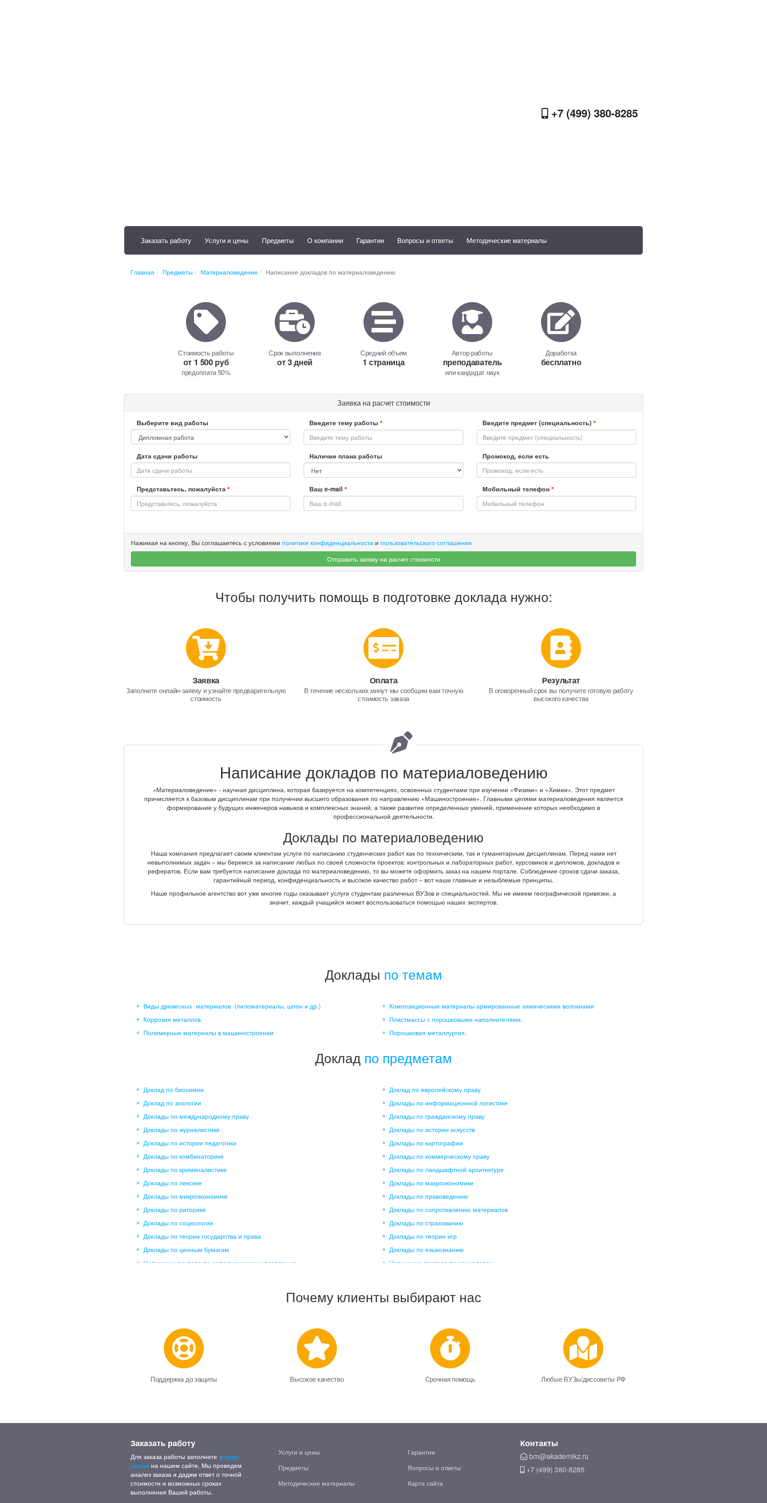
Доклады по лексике (172, 1182)
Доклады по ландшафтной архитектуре (446, 1169)
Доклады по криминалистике (185, 1169)
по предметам (408, 1057)
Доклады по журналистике (181, 1129)
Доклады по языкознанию (426, 1249)
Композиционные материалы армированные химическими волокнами (491, 1005)
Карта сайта (425, 1483)
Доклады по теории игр (423, 1236)
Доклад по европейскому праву (435, 1089)
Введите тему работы (345, 422)
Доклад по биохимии (173, 1089)
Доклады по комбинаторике (183, 1156)
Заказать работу (166, 240)
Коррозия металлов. (172, 1019)
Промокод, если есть (515, 455)
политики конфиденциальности (327, 542)
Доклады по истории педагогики (190, 1142)
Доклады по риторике (174, 1209)
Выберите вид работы (172, 422)
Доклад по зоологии (172, 1102)
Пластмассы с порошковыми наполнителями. (455, 1019)
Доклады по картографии (426, 1142)
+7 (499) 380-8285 (593, 112)
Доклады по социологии (178, 1222)
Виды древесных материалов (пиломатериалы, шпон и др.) (232, 1005)
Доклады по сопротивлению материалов (448, 1209)
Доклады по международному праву (196, 1116)
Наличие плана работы (345, 455)
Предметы (278, 240)
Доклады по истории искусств (432, 1129)
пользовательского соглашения (426, 542)
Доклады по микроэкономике (185, 1196)
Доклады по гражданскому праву (437, 1116)
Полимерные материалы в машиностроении (208, 1032)
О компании (325, 240)
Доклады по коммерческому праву (439, 1156)
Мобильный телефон (518, 488)
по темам (413, 974)
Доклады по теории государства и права (202, 1236)
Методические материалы (507, 240)
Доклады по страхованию (426, 1222)
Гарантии (370, 240)
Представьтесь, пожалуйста (183, 488)
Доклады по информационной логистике (448, 1102)
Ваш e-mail (328, 488)
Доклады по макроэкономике (431, 1182)
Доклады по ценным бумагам (186, 1249)
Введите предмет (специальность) (539, 422)
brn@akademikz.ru (558, 1456)
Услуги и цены (227, 240)
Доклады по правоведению (428, 1196)
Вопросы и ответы (425, 240)
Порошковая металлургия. (428, 1032)
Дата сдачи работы (167, 455)
